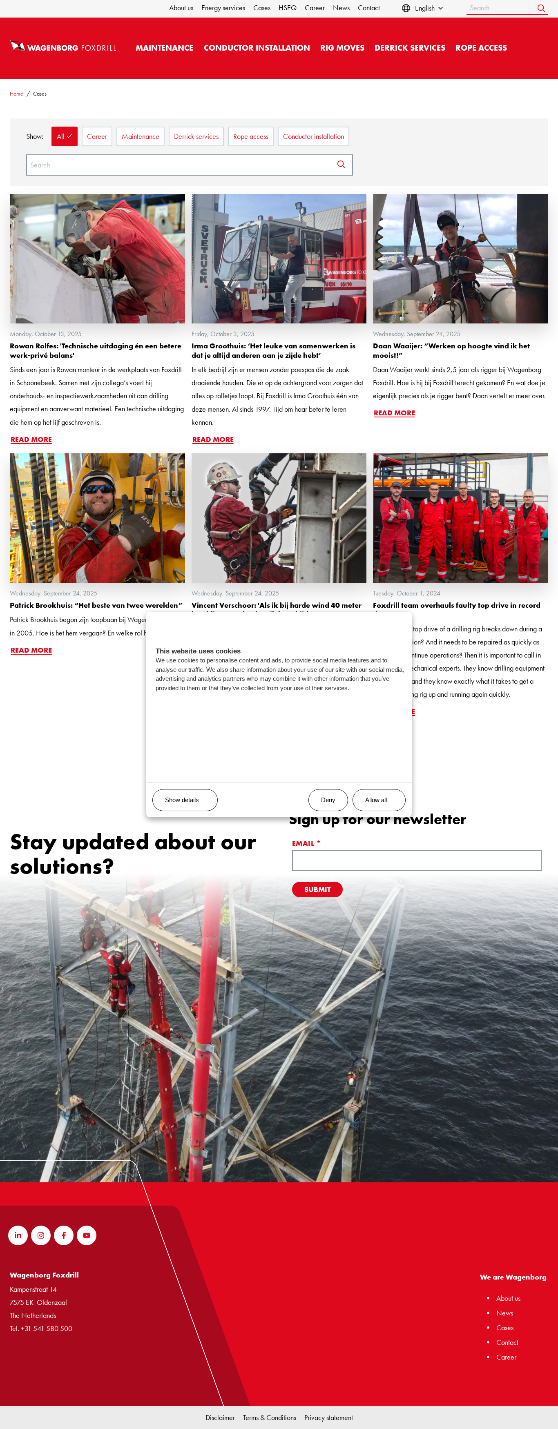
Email (306, 843)
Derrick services (410, 48)
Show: (34, 136)
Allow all (376, 799)
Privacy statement (328, 1417)
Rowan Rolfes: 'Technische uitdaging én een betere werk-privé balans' (95, 350)
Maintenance (164, 48)
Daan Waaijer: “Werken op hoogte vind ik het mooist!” (451, 350)
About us (181, 7)
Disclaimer (220, 1417)
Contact (369, 7)
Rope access (481, 48)
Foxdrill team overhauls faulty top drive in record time (456, 609)
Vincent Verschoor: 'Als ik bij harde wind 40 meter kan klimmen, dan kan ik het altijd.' (277, 609)
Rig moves (342, 48)
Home (16, 93)
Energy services (223, 7)
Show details (182, 799)
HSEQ (288, 7)
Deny (328, 799)
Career (315, 7)
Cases (261, 7)
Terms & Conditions (269, 1417)
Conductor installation (257, 48)
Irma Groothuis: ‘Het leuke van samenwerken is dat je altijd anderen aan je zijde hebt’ (273, 350)
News (341, 7)
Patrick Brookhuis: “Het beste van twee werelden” (96, 605)
